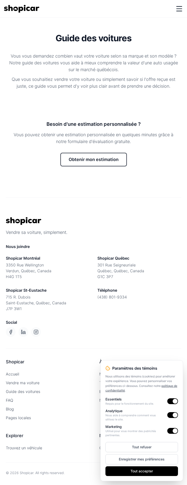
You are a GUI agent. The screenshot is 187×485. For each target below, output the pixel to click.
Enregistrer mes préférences (142, 459)
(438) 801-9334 (112, 297)
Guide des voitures (23, 391)
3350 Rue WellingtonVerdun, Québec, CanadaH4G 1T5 (28, 271)
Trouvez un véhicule (24, 447)
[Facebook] (11, 332)
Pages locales (18, 417)
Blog (10, 409)
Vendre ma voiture (22, 382)
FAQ (9, 400)
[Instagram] (36, 332)
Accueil (12, 374)
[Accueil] (21, 9)
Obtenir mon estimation (94, 159)
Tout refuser (141, 447)
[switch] (172, 401)
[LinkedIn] (23, 332)
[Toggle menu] (179, 9)
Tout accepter (142, 471)
